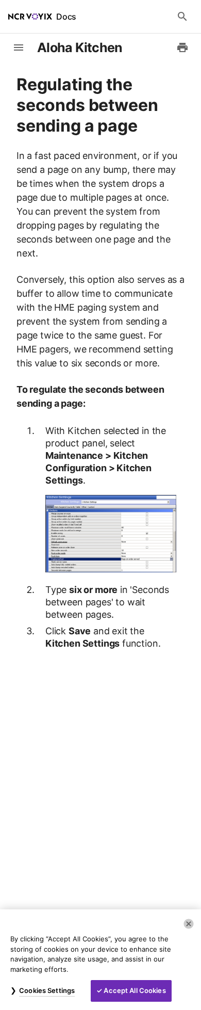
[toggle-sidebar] (18, 47)
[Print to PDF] (182, 47)
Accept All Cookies (134, 990)
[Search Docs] (182, 16)
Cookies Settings (47, 990)
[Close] (188, 923)
